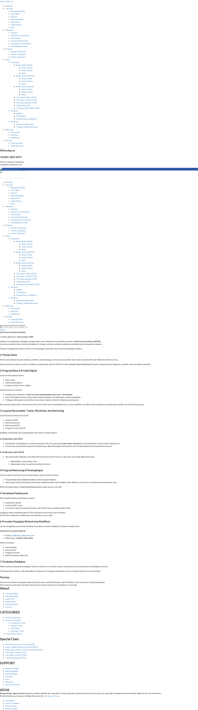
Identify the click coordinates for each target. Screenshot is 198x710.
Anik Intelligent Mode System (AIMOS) (21, 647)
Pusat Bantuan (17, 146)
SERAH (19, 113)
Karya (7, 59)
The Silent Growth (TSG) (26, 100)
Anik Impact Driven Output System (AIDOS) (24, 650)
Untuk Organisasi (18, 57)
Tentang (9, 8)
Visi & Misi (15, 14)
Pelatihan (9, 30)
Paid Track (15, 628)
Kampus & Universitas (20, 35)
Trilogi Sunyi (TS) (23, 105)
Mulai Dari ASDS (12, 668)
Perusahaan (16, 38)
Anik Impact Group (52, 696)
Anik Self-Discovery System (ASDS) (20, 644)
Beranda (8, 6)
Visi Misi (8, 676)
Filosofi (14, 16)
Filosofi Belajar (11, 674)
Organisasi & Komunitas (21, 43)
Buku (24, 73)
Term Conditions (12, 703)
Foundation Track (18, 623)
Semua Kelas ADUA (13, 634)
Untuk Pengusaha (18, 54)
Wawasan (9, 129)
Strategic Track (17, 631)
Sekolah (14, 33)
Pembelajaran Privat (19, 46)
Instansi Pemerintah (19, 41)
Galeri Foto (15, 22)
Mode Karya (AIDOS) (25, 86)
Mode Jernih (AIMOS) (25, 76)
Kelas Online (27, 68)
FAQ (13, 27)
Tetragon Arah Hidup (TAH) (27, 108)
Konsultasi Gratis (12, 684)
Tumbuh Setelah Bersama (27, 127)
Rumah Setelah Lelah (25, 124)
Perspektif (15, 132)
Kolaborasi (15, 137)
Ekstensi (14, 111)
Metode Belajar (17, 19)
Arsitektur (15, 62)
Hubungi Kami (16, 143)
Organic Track (17, 625)
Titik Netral (21, 116)
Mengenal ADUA (18, 11)
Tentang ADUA (11, 593)
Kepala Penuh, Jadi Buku (26, 119)
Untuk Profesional (18, 51)
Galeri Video (16, 25)
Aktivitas (14, 135)
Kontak (8, 140)
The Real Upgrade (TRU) (26, 103)
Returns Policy (11, 708)
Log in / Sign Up (6, 1)
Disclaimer (9, 700)
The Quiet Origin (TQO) (26, 97)
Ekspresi (14, 121)
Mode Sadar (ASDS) (24, 65)
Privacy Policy (11, 706)
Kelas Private (27, 70)
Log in (2, 329)
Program (9, 49)
